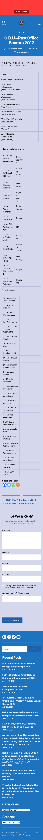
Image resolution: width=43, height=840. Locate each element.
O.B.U (21, 32)
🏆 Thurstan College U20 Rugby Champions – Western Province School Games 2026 (21, 701)
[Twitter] (9, 485)
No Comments (23, 52)
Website (5, 575)
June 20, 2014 (33, 49)
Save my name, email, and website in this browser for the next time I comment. (20, 587)
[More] (18, 485)
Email (5, 564)
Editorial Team (16, 49)
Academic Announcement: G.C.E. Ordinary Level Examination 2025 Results (18, 773)
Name (5, 553)
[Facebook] (5, 485)
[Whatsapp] (13, 485)
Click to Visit (21, 11)
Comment (7, 531)
